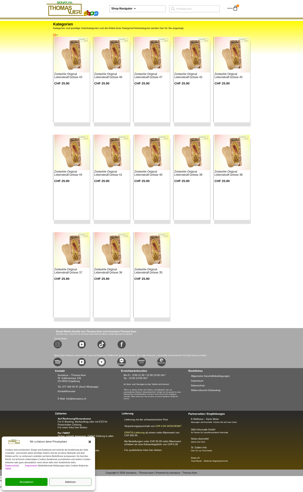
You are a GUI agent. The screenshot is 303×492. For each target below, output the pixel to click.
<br (152, 444)
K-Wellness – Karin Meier (205, 419)
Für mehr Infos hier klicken (72, 427)
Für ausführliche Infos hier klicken (143, 450)
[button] (90, 442)
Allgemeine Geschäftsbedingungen (210, 376)
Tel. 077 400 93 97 (68, 386)
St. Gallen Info (199, 447)
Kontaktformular (66, 391)
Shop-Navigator (121, 8)
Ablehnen (70, 481)
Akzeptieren (26, 481)
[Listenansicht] (57, 35)
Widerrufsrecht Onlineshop (206, 390)
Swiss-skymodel (200, 438)
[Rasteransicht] (54, 35)
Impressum (31, 465)
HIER (8, 468)
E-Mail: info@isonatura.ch (72, 398)
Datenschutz (12, 465)
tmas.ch (195, 457)
